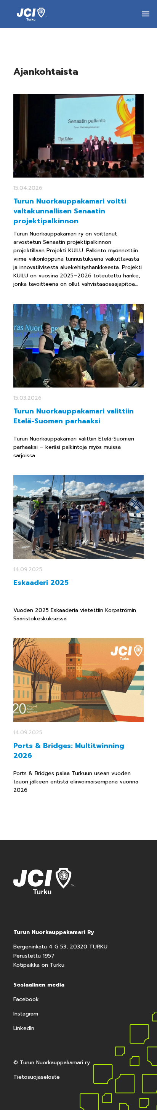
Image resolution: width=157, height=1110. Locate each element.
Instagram (25, 1014)
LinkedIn (23, 1028)
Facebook (26, 999)
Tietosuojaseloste (36, 1077)
